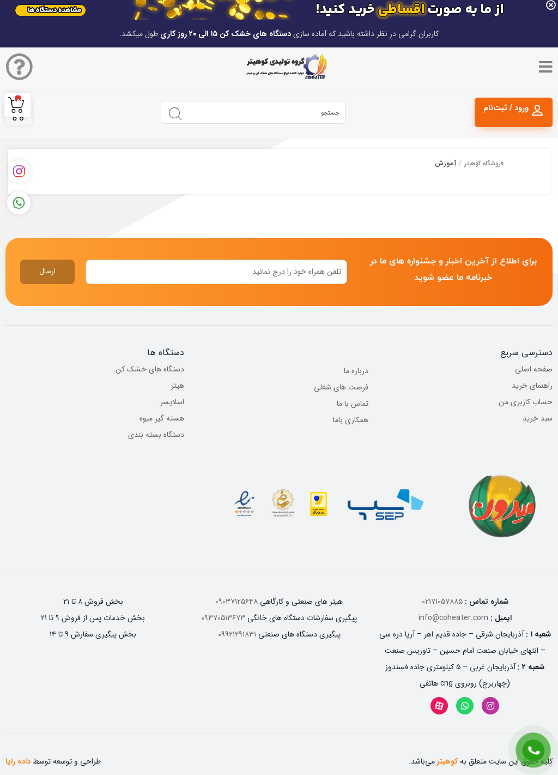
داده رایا (18, 761)
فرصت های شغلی (341, 387)
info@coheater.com (453, 618)
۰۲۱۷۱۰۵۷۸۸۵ (442, 602)
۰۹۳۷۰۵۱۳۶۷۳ (223, 618)
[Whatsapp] (465, 705)
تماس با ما (352, 404)
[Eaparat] (439, 705)
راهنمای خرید (532, 386)
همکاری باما (350, 420)
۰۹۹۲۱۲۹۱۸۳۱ (237, 634)
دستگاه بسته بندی (156, 435)
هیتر (177, 386)
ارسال (47, 271)
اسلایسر (172, 402)
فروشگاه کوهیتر (484, 163)
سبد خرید (538, 418)
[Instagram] (490, 705)
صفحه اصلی (534, 369)
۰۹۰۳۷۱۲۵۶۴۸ (236, 602)
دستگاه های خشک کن (150, 369)
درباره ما (356, 371)
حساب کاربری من (526, 402)
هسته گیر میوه (162, 418)
